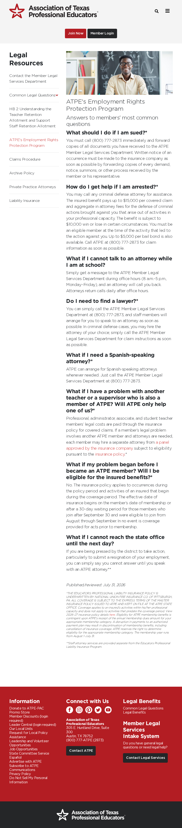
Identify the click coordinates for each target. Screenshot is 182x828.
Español (15, 757)
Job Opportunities (23, 749)
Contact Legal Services (145, 757)
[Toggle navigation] (167, 11)
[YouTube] (109, 710)
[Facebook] (71, 710)
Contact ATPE (81, 750)
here (112, 614)
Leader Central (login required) (32, 725)
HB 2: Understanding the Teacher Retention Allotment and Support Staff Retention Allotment (32, 117)
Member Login (102, 33)
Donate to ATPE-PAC (26, 708)
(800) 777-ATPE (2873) (85, 740)
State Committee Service (29, 753)
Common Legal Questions (32, 95)
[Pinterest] (90, 710)
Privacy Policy (20, 774)
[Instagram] (80, 710)
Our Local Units (21, 729)
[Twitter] (99, 710)
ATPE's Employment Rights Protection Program (33, 143)
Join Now (75, 33)
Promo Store (19, 712)
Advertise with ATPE (25, 761)
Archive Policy (21, 173)
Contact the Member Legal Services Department (33, 78)
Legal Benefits (134, 712)
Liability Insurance (24, 201)
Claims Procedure (24, 159)
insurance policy (110, 454)
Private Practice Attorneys (32, 187)
